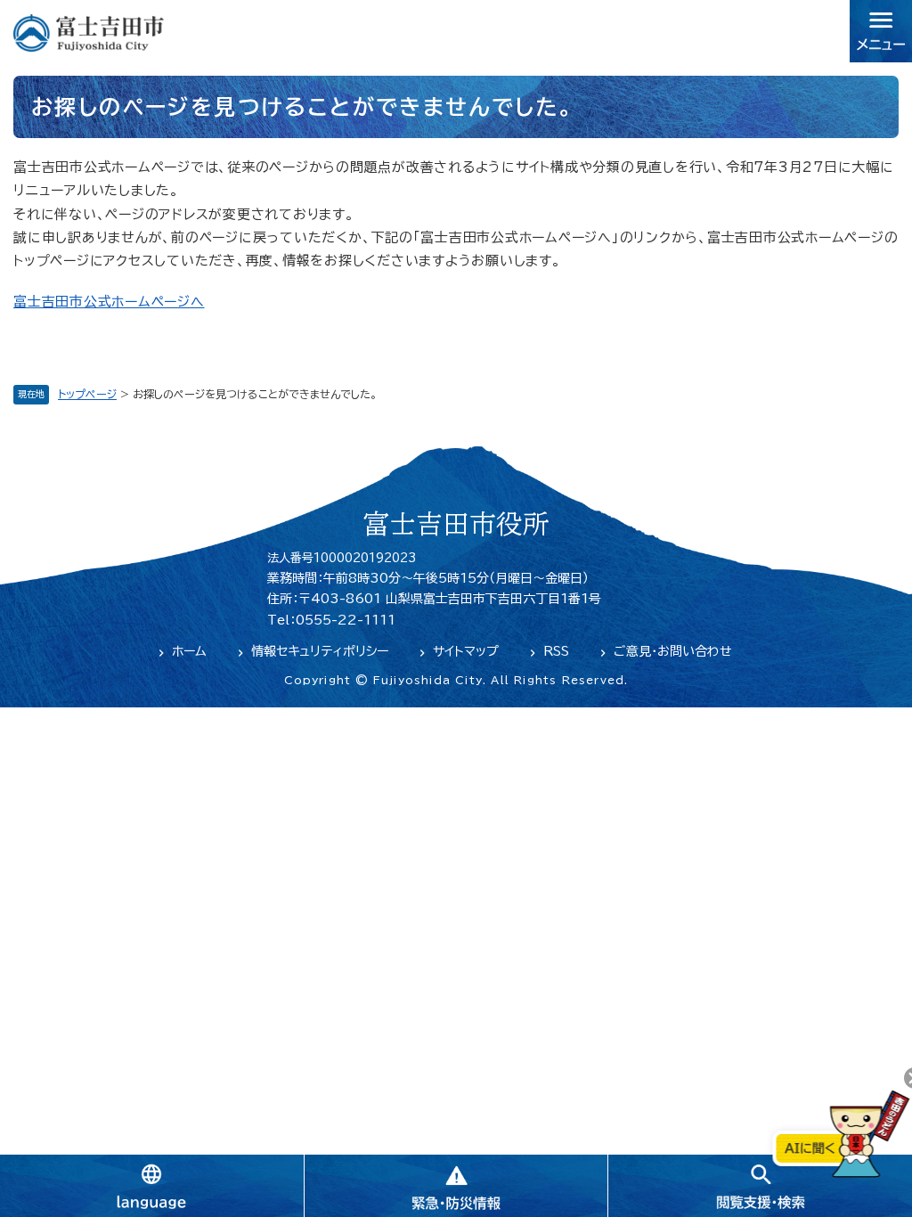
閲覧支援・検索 (759, 1186)
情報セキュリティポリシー (319, 651)
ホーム (189, 651)
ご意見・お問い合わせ (673, 651)
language (152, 1186)
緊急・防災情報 (456, 1186)
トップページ (87, 393)
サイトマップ (466, 651)
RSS (556, 651)
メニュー (881, 31)
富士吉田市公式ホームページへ (109, 301)
